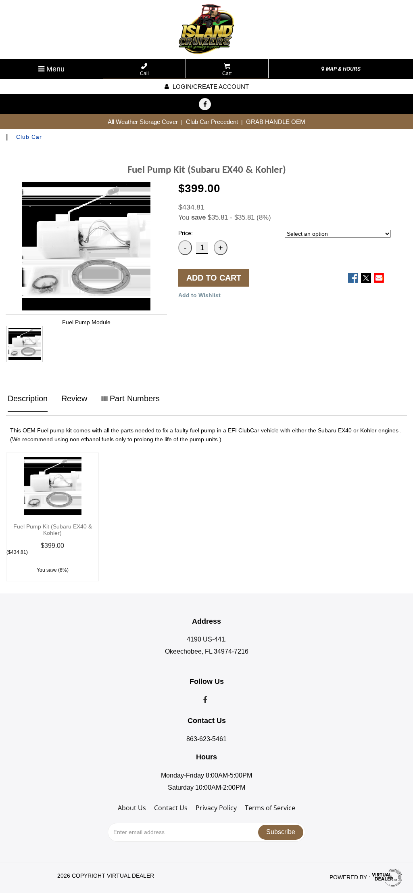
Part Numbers (133, 398)
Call (144, 73)
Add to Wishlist (199, 295)
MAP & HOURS (343, 69)
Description (28, 398)
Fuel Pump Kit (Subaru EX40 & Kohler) (52, 529)
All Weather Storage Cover (143, 121)
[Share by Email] (379, 278)
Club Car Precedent (212, 121)
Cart (227, 73)
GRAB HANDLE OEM (275, 121)
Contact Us (171, 807)
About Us (132, 807)
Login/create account (210, 86)
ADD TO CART (213, 277)
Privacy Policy (216, 807)
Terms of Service (270, 807)
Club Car (29, 137)
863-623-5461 (206, 739)
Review (74, 398)
